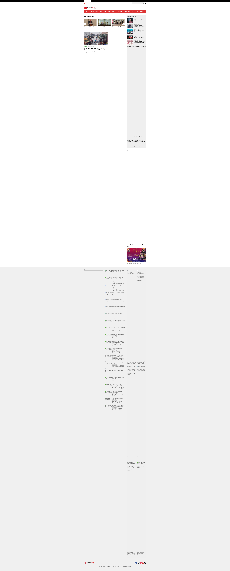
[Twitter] (138, 563)
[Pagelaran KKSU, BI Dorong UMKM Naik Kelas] (130, 37)
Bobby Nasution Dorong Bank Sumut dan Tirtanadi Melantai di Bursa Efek (118, 395)
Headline (85, 46)
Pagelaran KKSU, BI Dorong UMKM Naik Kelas (139, 37)
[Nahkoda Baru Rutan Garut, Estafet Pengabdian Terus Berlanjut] (131, 315)
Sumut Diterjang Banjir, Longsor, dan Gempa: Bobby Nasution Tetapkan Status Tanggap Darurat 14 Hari (95, 49)
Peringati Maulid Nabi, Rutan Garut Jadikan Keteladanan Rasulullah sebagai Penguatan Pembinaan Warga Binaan (131, 458)
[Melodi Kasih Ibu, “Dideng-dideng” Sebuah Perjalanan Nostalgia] (130, 20)
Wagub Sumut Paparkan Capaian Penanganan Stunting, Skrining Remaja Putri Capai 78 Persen (118, 345)
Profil (104, 566)
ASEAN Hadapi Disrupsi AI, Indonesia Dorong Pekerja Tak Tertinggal (118, 296)
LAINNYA (141, 11)
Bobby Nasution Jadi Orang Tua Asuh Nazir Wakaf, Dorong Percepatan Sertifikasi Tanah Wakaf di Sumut (118, 283)
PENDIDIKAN (119, 11)
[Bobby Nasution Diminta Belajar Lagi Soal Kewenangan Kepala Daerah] (115, 399)
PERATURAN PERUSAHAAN (116, 566)
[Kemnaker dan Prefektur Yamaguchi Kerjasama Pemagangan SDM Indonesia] (90, 22)
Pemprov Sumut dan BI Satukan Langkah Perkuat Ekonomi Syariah (117, 352)
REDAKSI (100, 566)
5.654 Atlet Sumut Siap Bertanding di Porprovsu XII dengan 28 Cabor (117, 331)
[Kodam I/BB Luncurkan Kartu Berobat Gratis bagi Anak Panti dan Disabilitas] (130, 31)
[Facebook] (136, 563)
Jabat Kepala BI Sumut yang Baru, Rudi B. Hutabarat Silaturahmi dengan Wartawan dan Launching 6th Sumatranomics (139, 146)
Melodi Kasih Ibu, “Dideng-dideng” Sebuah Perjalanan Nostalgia (139, 20)
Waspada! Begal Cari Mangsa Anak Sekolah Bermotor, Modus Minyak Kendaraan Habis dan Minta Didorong (139, 26)
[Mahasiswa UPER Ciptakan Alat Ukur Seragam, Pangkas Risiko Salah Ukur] (115, 362)
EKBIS (101, 11)
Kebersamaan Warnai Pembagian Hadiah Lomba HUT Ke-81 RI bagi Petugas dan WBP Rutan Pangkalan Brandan (131, 553)
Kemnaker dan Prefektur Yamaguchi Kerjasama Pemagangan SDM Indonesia (89, 28)
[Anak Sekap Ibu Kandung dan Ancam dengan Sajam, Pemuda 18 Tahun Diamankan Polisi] (115, 356)
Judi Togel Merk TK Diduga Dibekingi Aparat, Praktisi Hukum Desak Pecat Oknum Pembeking (139, 42)
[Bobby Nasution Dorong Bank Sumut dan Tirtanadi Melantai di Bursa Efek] (115, 392)
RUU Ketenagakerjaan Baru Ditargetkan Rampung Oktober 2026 (104, 28)
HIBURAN (125, 11)
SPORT (105, 11)
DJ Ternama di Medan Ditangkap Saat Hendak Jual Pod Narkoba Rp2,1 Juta (118, 381)
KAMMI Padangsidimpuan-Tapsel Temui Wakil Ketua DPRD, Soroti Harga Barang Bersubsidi (117, 409)
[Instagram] (141, 563)
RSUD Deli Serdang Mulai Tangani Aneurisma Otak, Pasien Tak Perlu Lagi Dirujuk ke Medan (118, 274)
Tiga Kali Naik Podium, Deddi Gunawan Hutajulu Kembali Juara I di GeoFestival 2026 (118, 388)
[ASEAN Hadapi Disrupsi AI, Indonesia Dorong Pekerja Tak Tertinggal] (115, 293)
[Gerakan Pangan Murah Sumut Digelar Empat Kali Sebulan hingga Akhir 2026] (115, 335)
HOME (86, 11)
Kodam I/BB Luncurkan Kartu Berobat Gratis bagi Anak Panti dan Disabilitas (139, 31)
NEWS (109, 11)
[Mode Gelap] (145, 3)
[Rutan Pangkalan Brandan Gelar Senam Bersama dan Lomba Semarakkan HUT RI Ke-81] (141, 411)
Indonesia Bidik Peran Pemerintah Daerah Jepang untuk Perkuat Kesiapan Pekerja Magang (123, 0)
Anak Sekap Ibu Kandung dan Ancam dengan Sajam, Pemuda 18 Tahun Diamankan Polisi (118, 359)
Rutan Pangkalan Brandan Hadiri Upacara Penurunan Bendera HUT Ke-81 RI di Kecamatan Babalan (141, 553)
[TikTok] (145, 563)
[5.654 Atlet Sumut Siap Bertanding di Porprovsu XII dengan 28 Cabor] (115, 328)
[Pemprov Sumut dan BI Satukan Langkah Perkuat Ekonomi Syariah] (115, 349)
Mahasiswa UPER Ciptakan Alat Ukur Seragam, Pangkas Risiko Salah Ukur (118, 366)
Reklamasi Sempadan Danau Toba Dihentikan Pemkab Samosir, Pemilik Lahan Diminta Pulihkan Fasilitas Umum (118, 374)
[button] (143, 3)
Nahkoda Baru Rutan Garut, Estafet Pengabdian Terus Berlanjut (131, 362)
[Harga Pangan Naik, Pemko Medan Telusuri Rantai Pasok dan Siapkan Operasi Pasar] (115, 286)
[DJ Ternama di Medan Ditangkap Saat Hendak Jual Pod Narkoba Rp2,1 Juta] (115, 378)
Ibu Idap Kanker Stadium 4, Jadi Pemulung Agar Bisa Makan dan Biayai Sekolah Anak (139, 137)
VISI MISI (108, 566)
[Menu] (84, 3)
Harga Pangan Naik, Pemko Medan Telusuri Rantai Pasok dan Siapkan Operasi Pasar (118, 290)
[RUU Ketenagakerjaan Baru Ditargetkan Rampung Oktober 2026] (104, 22)
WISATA (113, 11)
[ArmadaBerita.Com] (90, 7)
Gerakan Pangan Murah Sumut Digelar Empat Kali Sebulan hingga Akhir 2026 (118, 338)
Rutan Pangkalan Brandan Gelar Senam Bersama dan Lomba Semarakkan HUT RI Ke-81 (141, 458)
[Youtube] (143, 563)
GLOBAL (136, 11)
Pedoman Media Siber (127, 566)
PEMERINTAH (91, 11)
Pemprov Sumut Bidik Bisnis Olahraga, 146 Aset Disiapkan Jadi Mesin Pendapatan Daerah (118, 28)
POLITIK (96, 11)
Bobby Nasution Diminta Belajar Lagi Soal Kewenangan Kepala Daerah (118, 402)
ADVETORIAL (130, 11)
